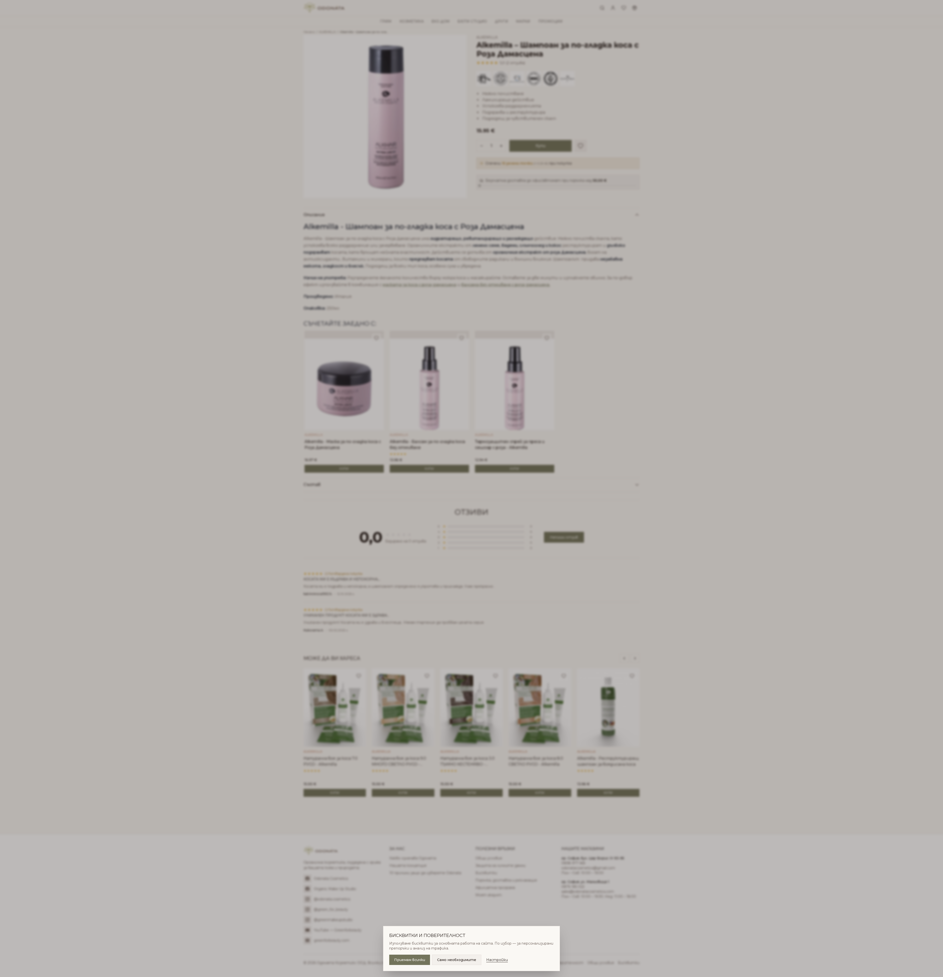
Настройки (497, 960)
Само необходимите (456, 960)
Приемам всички (409, 960)
